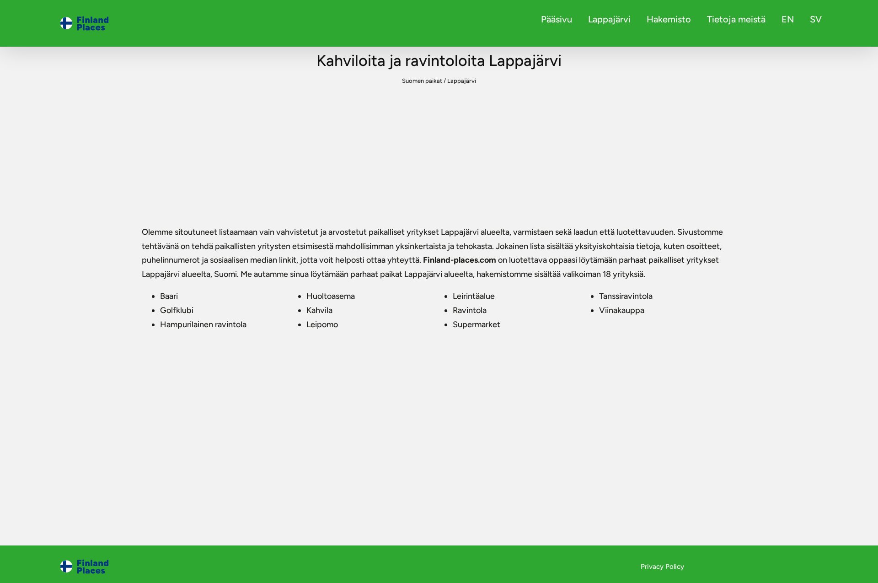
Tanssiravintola (626, 296)
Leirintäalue (474, 296)
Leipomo (322, 324)
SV (816, 19)
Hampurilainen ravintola (203, 324)
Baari (169, 296)
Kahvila (319, 310)
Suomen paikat (422, 80)
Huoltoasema (330, 296)
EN (788, 19)
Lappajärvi (609, 19)
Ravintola (470, 310)
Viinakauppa (621, 310)
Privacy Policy (662, 566)
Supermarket (476, 324)
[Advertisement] (439, 156)
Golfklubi (176, 310)
